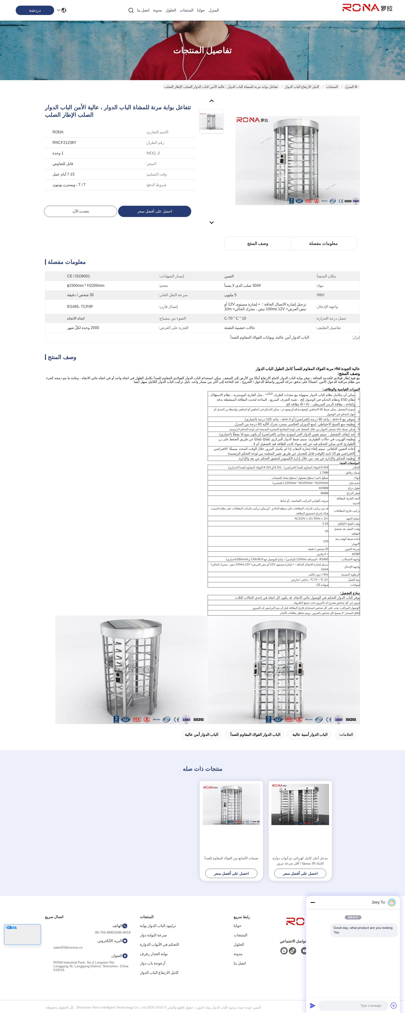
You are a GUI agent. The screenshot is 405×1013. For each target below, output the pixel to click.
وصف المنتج (257, 243)
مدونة (157, 10)
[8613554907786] (284, 951)
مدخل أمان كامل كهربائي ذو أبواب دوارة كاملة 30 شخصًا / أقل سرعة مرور (300, 860)
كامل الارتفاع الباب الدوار (302, 87)
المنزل (214, 10)
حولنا (201, 10)
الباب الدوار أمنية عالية (309, 734)
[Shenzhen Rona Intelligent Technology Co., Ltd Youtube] (304, 951)
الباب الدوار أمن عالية (201, 734)
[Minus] (312, 902)
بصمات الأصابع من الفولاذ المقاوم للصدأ (231, 858)
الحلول (171, 10)
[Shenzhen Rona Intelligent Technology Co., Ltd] (367, 10)
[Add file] (393, 1005)
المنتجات (186, 10)
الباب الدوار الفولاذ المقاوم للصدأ (255, 734)
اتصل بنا (143, 10)
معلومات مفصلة (323, 243)
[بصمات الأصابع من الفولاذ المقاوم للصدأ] (231, 818)
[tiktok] (292, 951)
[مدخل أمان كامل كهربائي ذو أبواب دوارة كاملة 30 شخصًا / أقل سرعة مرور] (300, 818)
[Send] (312, 1005)
